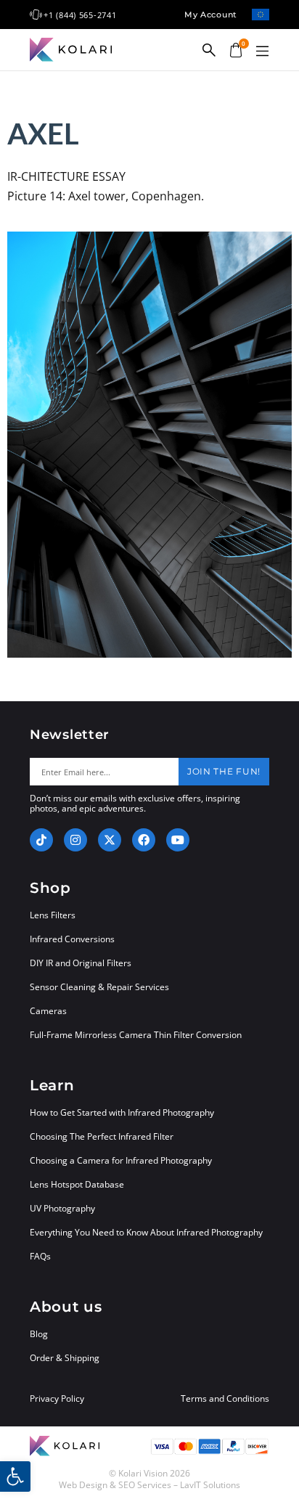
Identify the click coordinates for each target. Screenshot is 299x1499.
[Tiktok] (41, 839)
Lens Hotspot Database (77, 1184)
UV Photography (62, 1208)
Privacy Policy (57, 1399)
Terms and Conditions (225, 1399)
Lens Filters (52, 915)
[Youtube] (177, 839)
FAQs (40, 1256)
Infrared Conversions (72, 939)
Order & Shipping (64, 1358)
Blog (39, 1334)
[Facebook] (143, 839)
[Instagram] (75, 839)
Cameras (48, 1011)
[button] (262, 51)
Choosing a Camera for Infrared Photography (121, 1160)
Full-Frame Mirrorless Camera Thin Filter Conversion (136, 1035)
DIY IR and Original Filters (80, 963)
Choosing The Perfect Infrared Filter (101, 1136)
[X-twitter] (109, 839)
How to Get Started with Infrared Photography (122, 1112)
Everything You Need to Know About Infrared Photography (146, 1232)
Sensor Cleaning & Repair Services (99, 987)
